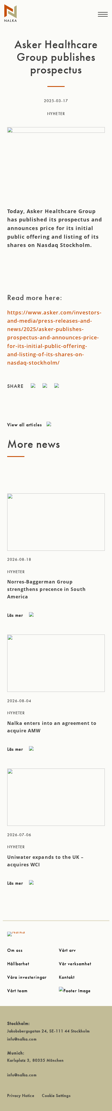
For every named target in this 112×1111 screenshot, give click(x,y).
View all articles (24, 425)
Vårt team (17, 991)
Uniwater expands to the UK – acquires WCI (45, 861)
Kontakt (67, 977)
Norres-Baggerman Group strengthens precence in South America (46, 589)
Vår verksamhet (75, 964)
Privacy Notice (20, 1095)
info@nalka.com (22, 1039)
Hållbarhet (18, 964)
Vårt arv (67, 950)
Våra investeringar (27, 977)
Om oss (15, 950)
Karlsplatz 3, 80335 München (35, 1060)
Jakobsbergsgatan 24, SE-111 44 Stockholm (48, 1031)
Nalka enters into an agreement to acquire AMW (51, 727)
